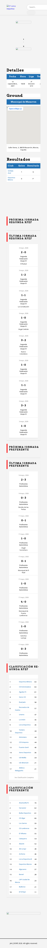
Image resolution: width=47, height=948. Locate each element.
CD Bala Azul (10, 172)
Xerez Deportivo (25, 752)
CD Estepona (23, 742)
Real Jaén (22, 702)
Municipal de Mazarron (23, 102)
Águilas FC (22, 692)
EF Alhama (22, 833)
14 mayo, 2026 (23, 475)
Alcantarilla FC (24, 803)
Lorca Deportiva (24, 725)
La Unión (22, 720)
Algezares (22, 869)
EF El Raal (22, 892)
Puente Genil (24, 747)
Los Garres (23, 823)
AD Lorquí (22, 849)
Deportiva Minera (11, 179)
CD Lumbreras (24, 828)
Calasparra (23, 838)
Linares (21, 714)
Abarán (21, 844)
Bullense (22, 887)
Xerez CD (22, 697)
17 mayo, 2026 (23, 516)
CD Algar (22, 818)
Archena (22, 854)
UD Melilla (22, 757)
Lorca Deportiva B (25, 859)
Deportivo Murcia (25, 864)
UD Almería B (23, 763)
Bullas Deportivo (25, 813)
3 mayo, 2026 (23, 248)
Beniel (21, 874)
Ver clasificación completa (24, 777)
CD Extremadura (25, 687)
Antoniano (23, 737)
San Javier (22, 808)
